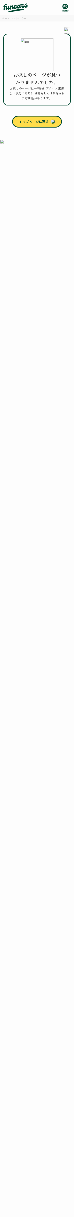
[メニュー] (65, 8)
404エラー (20, 18)
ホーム (5, 18)
